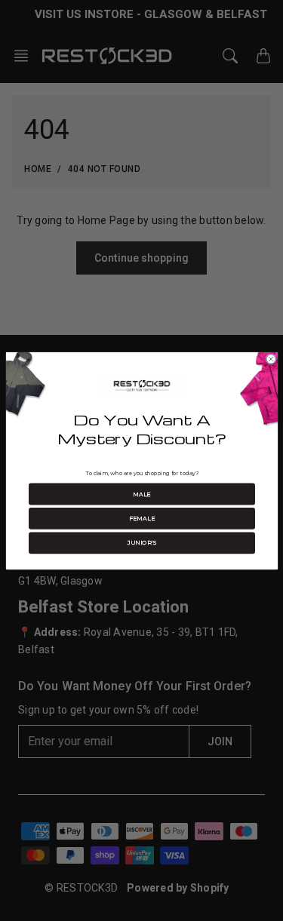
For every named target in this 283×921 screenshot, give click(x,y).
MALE (142, 494)
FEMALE (141, 518)
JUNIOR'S (141, 542)
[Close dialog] (270, 359)
